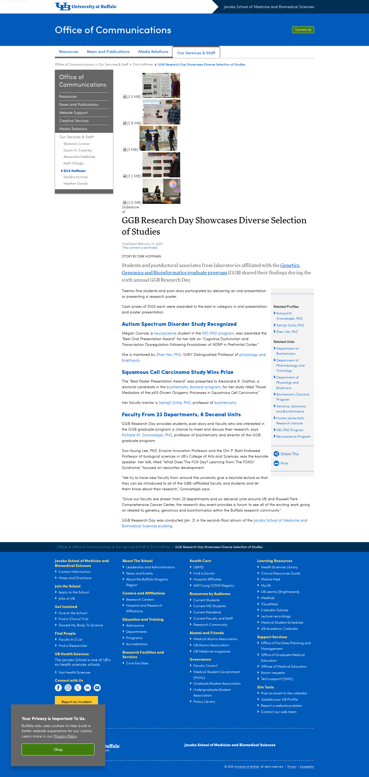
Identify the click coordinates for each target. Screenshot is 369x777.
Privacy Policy (65, 737)
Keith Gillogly (73, 163)
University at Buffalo (246, 766)
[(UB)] (137, 7)
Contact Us (303, 30)
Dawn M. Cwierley (77, 150)
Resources (68, 97)
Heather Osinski (75, 183)
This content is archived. (139, 247)
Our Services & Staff (113, 64)
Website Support (73, 113)
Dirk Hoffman (143, 64)
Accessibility (307, 766)
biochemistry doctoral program (194, 387)
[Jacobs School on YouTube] (97, 687)
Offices (62, 547)
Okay (58, 749)
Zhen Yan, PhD (168, 355)
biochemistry (225, 403)
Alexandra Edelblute (79, 157)
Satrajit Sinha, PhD (175, 403)
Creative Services (74, 121)
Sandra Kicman (75, 177)
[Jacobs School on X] (77, 687)
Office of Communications (113, 29)
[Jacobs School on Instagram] (68, 687)
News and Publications (78, 105)
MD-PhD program (218, 333)
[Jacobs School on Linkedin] (87, 687)
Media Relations (73, 129)
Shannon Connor (76, 144)
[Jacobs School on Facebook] (58, 687)
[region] (58, 735)
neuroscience (165, 333)
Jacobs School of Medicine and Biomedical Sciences (269, 7)
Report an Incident (77, 701)
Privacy (291, 766)
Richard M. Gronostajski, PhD (147, 435)
